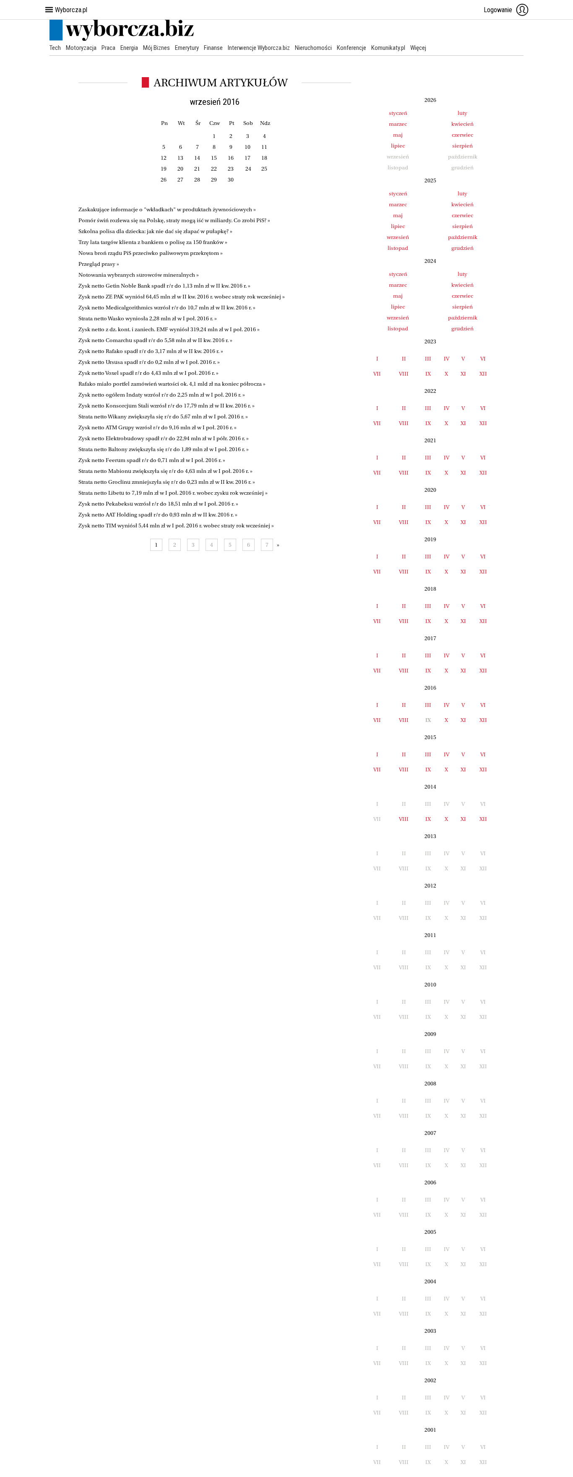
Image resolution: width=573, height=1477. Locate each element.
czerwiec (462, 135)
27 (180, 180)
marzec (398, 124)
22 (214, 169)
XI (463, 374)
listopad (398, 248)
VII (377, 374)
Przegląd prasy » (98, 264)
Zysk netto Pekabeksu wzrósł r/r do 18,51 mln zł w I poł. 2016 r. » (158, 504)
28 (197, 180)
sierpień (462, 146)
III (428, 359)
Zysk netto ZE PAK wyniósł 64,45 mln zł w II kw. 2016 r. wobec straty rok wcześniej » (181, 296)
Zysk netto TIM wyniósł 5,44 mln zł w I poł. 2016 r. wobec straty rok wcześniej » (176, 525)
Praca (108, 48)
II (404, 359)
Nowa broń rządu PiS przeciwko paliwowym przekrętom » (150, 253)
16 (231, 158)
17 (247, 158)
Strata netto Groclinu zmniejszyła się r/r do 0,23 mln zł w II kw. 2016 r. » (166, 482)
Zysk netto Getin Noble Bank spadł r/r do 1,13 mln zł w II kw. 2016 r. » (164, 286)
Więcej (418, 48)
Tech (55, 48)
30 (231, 180)
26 (164, 180)
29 (214, 180)
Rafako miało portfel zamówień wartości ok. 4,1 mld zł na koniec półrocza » (172, 384)
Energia (129, 48)
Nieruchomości (313, 48)
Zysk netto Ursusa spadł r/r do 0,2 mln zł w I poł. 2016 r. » (149, 362)
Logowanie (498, 10)
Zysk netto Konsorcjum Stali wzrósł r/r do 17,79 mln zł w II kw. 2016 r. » (166, 405)
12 (164, 158)
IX (428, 374)
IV (446, 359)
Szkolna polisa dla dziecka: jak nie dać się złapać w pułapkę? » (155, 231)
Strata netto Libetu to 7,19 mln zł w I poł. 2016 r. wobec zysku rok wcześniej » (173, 493)
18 (264, 158)
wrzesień (398, 237)
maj (398, 135)
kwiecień (462, 124)
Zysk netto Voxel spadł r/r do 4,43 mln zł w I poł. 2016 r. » (148, 373)
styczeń (398, 113)
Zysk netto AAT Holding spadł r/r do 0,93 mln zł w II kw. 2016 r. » (157, 514)
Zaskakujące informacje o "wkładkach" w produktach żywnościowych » (167, 209)
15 (214, 158)
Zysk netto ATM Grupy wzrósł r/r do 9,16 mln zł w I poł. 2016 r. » (157, 427)
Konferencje (351, 48)
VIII (404, 374)
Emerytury (187, 48)
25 (264, 169)
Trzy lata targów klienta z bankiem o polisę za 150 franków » (152, 242)
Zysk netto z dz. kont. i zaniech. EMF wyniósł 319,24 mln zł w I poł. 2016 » (169, 329)
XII (483, 374)
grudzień (462, 248)
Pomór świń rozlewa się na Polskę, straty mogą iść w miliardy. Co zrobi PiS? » (174, 220)
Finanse (213, 48)
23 (231, 169)
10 (247, 147)
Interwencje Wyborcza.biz (259, 48)
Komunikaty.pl (388, 48)
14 (197, 158)
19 (164, 169)
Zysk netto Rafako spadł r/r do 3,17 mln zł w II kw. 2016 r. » (150, 351)
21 (197, 169)
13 (180, 158)
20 (180, 169)
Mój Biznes (156, 48)
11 (264, 147)
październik (462, 237)
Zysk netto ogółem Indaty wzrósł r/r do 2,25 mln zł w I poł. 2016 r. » (161, 395)
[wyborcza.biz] (121, 39)
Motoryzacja (81, 48)
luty (462, 113)
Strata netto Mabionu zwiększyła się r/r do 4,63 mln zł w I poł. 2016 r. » (165, 471)
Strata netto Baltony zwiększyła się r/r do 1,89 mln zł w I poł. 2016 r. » (163, 449)
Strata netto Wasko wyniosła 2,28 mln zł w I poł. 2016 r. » (147, 318)
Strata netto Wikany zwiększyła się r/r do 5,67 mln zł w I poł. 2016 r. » (163, 416)
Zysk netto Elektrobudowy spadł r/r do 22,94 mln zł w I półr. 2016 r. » (163, 438)
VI (483, 359)
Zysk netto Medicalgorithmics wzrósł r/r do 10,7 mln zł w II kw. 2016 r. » (166, 307)
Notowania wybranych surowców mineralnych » (138, 275)
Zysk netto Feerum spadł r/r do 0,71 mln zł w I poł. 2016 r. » (151, 460)
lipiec (398, 146)
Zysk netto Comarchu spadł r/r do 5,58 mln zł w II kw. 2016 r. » (155, 340)
